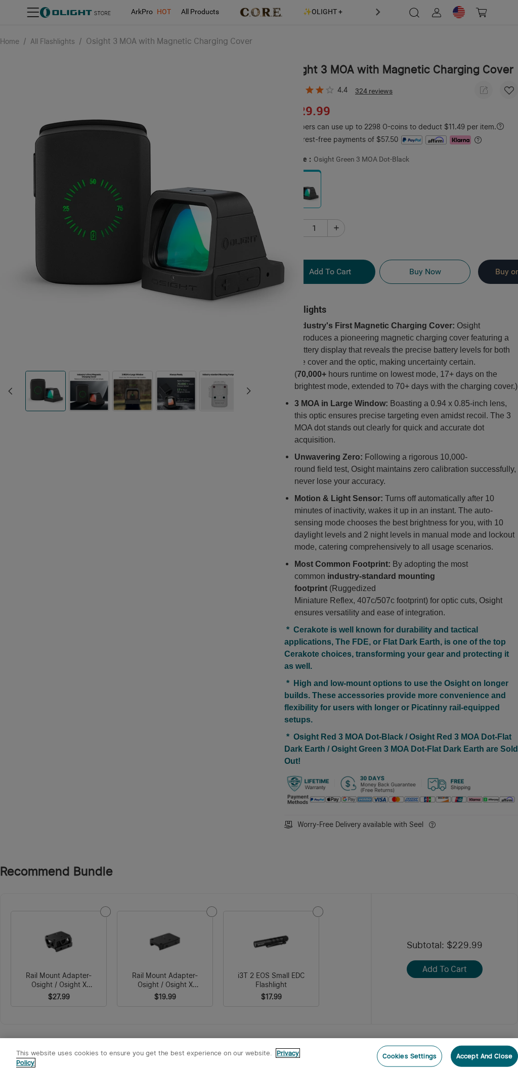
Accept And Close (484, 1056)
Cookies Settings (409, 1056)
